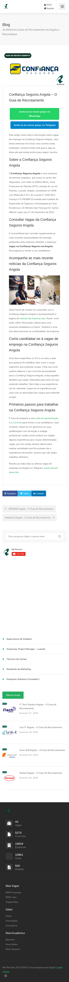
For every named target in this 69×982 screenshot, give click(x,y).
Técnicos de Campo (16, 659)
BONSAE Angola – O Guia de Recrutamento (30, 509)
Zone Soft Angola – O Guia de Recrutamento (42, 750)
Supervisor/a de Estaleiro (19, 639)
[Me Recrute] (6, 5)
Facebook (11, 494)
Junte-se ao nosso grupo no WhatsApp (34, 113)
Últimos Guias (13, 695)
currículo (17, 422)
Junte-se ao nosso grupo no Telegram (35, 125)
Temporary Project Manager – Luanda (25, 649)
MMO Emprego (13, 892)
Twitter (26, 494)
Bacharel (10, 939)
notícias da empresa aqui (32, 318)
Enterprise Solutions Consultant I (23, 679)
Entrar (49, 5)
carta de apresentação (46, 418)
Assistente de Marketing (18, 669)
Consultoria (11, 925)
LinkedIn (40, 494)
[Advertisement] (34, 597)
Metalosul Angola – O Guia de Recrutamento (28, 517)
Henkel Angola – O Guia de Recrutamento (40, 773)
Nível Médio (12, 944)
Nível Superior (13, 949)
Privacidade (11, 920)
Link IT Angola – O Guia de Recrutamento (40, 727)
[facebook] (6, 976)
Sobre (9, 916)
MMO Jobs (11, 897)
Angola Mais (12, 902)
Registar (50, 8)
